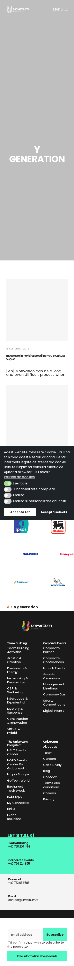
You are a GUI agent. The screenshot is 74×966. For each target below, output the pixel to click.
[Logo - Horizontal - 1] (37, 621)
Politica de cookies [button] (19, 477)
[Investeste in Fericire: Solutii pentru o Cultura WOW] (37, 310)
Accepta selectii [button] (54, 512)
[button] (8, 483)
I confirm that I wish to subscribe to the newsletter (35, 944)
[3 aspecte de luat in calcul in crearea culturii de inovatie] (37, 416)
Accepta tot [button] (20, 512)
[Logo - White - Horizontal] (17, 6)
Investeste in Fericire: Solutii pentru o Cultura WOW (35, 357)
